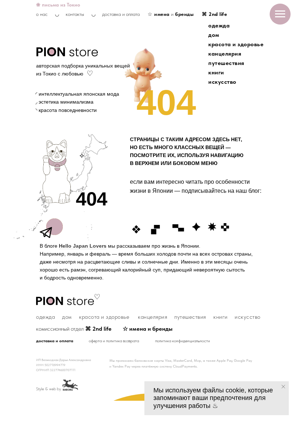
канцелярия (224, 53)
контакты (75, 14)
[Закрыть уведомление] (283, 386)
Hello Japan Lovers (82, 246)
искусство (222, 81)
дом (213, 34)
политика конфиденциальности (182, 340)
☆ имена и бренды (148, 328)
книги (216, 72)
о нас (42, 14)
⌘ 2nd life (214, 14)
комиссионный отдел (74, 328)
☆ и (170, 14)
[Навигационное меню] (280, 14)
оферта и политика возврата (114, 340)
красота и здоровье (236, 44)
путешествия (226, 63)
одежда (219, 25)
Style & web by (48, 388)
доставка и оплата (121, 14)
